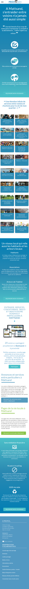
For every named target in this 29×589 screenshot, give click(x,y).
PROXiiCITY (5, 533)
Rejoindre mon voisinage (14, 93)
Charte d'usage (6, 525)
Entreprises (5, 538)
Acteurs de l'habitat (7, 536)
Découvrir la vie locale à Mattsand (13, 433)
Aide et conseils (6, 530)
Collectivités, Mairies (7, 534)
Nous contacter (8, 541)
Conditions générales (7, 526)
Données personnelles (8, 528)
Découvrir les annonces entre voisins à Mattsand (12, 400)
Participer (14, 367)
